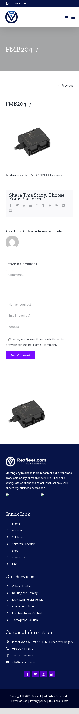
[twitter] (35, 674)
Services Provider (23, 544)
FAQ (14, 564)
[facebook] (27, 674)
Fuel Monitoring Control (27, 613)
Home (16, 523)
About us (17, 530)
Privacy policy (38, 701)
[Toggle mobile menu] (73, 17)
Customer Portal (18, 3)
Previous (67, 86)
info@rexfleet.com (23, 662)
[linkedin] (52, 674)
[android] (18, 495)
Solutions (18, 537)
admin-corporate (18, 175)
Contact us (19, 557)
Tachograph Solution (25, 620)
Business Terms (58, 701)
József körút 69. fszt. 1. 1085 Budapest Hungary (42, 642)
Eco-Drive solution (23, 606)
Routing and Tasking (25, 593)
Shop (15, 550)
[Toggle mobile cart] (66, 17)
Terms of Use (19, 701)
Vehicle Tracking (22, 586)
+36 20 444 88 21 (23, 648)
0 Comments (55, 175)
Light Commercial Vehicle (27, 599)
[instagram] (43, 674)
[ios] (53, 495)
